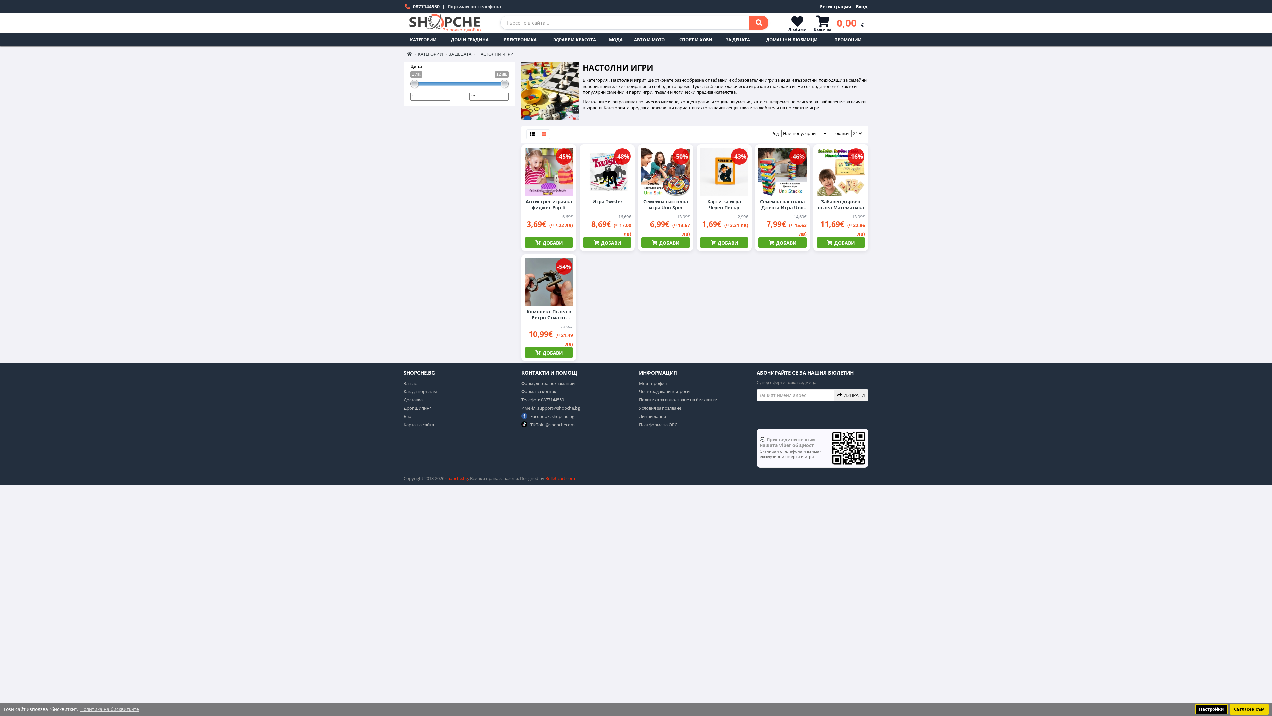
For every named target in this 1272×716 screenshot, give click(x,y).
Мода (616, 40)
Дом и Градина (470, 40)
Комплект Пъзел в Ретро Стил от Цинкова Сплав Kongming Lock (549, 315)
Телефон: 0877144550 (542, 400)
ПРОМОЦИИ (848, 40)
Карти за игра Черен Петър (724, 204)
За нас (410, 383)
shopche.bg (456, 478)
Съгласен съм (1249, 709)
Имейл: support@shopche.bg (550, 408)
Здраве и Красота (574, 40)
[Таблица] (544, 134)
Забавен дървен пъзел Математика (841, 204)
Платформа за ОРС (658, 425)
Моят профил (653, 383)
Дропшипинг (417, 408)
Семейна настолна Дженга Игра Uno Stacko (782, 204)
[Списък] (532, 134)
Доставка (413, 400)
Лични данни (652, 416)
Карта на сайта (419, 425)
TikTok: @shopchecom (552, 425)
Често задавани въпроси (664, 391)
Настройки (1211, 709)
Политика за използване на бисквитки (678, 400)
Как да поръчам (420, 391)
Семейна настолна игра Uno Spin (665, 204)
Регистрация (835, 6)
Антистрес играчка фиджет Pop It (549, 204)
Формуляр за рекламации (548, 383)
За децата (738, 40)
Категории (423, 40)
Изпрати (853, 395)
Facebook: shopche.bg (551, 416)
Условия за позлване (660, 408)
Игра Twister (607, 202)
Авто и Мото (649, 40)
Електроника (520, 40)
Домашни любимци (792, 40)
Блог (408, 416)
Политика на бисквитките (109, 709)
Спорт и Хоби (695, 40)
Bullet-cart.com (560, 478)
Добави (552, 243)
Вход (861, 6)
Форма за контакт (539, 391)
